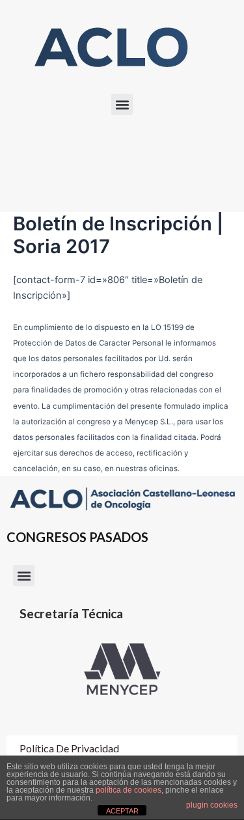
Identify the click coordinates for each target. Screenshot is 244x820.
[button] (122, 104)
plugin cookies (211, 805)
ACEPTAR (122, 811)
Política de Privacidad (69, 748)
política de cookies (128, 790)
